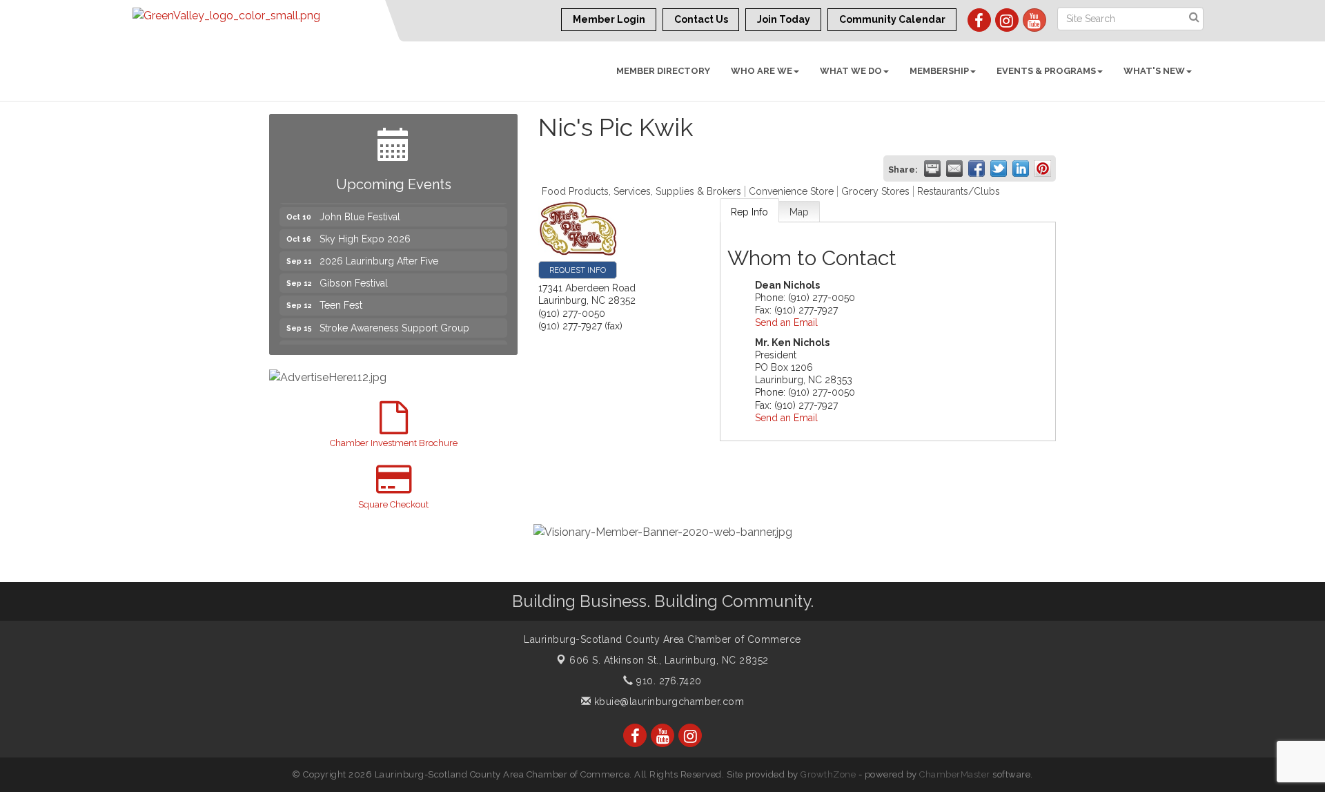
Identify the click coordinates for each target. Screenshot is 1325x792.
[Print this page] (932, 168)
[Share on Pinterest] (1042, 168)
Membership (939, 71)
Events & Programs (1046, 71)
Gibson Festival (354, 275)
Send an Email (786, 322)
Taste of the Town (359, 342)
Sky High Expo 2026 (365, 231)
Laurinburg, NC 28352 (669, 660)
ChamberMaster (954, 774)
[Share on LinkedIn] (1020, 168)
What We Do (851, 71)
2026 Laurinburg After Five (379, 253)
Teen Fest (341, 297)
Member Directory (663, 71)
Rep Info (749, 212)
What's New (1154, 71)
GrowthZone (828, 774)
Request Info (577, 270)
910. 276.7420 (668, 680)
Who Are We (761, 71)
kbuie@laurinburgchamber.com (667, 701)
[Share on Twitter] (998, 168)
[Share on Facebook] (976, 168)
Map (799, 212)
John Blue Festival (360, 209)
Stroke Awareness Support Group (394, 320)
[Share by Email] (954, 168)
